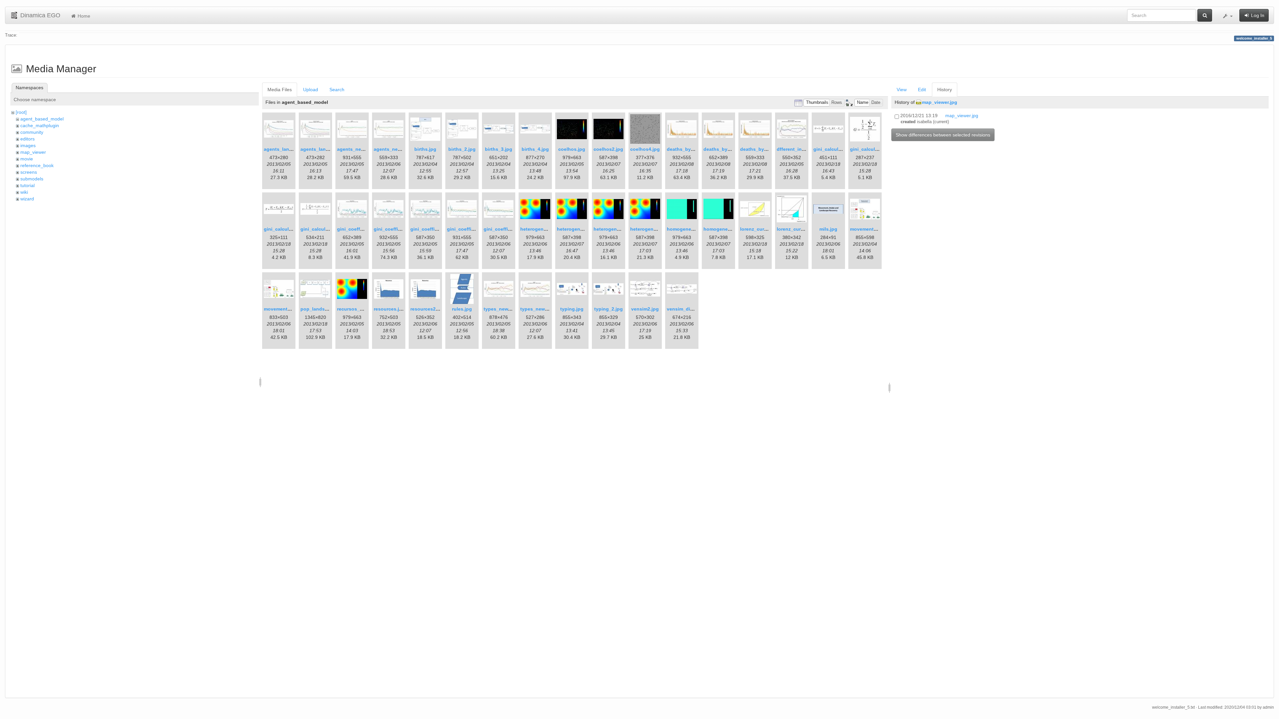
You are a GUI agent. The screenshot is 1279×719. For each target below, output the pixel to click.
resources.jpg (389, 309)
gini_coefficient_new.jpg (475, 229)
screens (28, 172)
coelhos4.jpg (645, 149)
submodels (31, 178)
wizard (27, 198)
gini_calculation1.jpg (874, 149)
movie (26, 158)
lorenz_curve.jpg (759, 229)
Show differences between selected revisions (943, 134)
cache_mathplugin (39, 125)
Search (336, 89)
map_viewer (33, 152)
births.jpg (425, 149)
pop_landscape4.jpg (323, 309)
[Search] (1204, 15)
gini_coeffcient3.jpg (360, 229)
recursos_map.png (358, 309)
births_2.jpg (462, 149)
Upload (310, 89)
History (944, 89)
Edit (922, 89)
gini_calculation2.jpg (288, 229)
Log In (1257, 15)
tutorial (27, 185)
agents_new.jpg (355, 149)
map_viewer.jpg (939, 102)
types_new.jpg (500, 309)
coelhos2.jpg (608, 149)
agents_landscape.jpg (289, 149)
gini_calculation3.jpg (324, 229)
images (28, 145)
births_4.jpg (535, 149)
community (31, 132)
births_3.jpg (498, 149)
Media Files (279, 89)
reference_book (37, 165)
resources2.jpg (427, 309)
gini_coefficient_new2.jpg (513, 229)
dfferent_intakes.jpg (800, 149)
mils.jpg (828, 229)
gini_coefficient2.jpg (433, 229)
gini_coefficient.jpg (396, 229)
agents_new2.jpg (393, 149)
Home (83, 16)
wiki (24, 192)
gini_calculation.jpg (836, 149)
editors (27, 138)
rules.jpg (462, 309)
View (902, 89)
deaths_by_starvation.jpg (696, 149)
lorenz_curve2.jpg (797, 229)
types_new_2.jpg (539, 309)
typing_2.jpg (608, 309)
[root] (21, 112)
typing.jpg (572, 309)
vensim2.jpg (645, 309)
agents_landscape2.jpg (327, 149)
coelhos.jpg (571, 149)
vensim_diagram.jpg (690, 309)
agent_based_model (42, 118)
